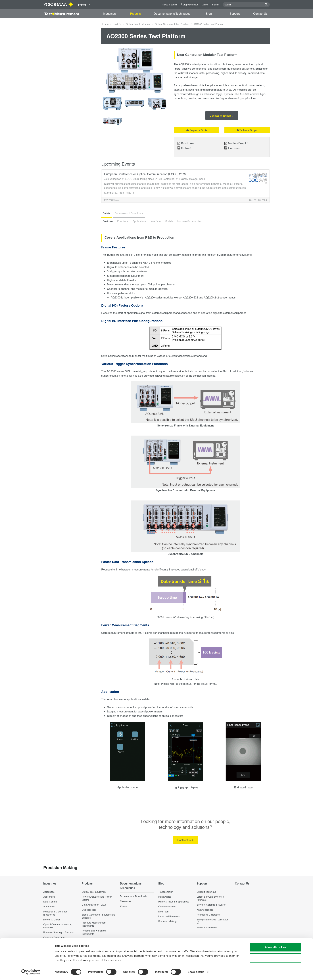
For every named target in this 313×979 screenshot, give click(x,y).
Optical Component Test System (172, 24)
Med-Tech (163, 911)
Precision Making (167, 921)
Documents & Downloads (133, 896)
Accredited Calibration (208, 914)
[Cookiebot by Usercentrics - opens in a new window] (31, 972)
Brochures (187, 143)
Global (205, 4)
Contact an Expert (221, 115)
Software (186, 148)
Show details (196, 971)
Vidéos (123, 906)
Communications (167, 906)
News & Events (169, 4)
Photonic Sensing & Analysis (58, 932)
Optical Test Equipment (138, 24)
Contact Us (260, 13)
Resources (125, 901)
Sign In (215, 4)
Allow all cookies (275, 947)
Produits (135, 13)
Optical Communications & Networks (57, 926)
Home (105, 24)
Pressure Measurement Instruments (94, 924)
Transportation (165, 891)
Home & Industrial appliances (173, 901)
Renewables (164, 896)
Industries (109, 13)
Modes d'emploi (238, 143)
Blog (209, 13)
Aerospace (49, 891)
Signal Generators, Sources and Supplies (98, 916)
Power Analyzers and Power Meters (97, 898)
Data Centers (50, 901)
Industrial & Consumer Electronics (55, 913)
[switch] (111, 972)
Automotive (49, 906)
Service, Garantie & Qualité (211, 904)
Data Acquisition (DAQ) (94, 904)
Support (234, 13)
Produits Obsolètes (207, 927)
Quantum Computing (54, 937)
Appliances (49, 896)
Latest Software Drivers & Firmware (210, 898)
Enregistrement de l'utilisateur (212, 919)
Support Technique (206, 891)
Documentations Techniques (172, 13)
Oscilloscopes (89, 909)
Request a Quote (198, 130)
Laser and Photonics (169, 916)
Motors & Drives (51, 919)
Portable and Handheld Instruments (94, 932)
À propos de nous (189, 4)
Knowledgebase (205, 909)
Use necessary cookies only (275, 957)
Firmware (234, 148)
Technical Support (248, 130)
